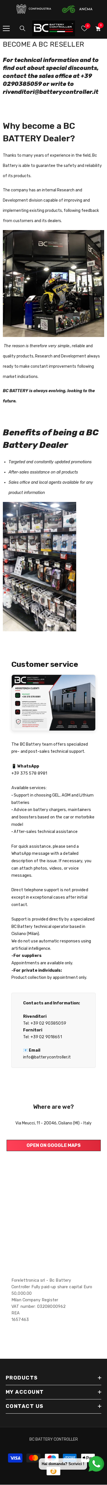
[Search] (22, 28)
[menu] (6, 28)
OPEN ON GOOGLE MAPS (54, 1145)
